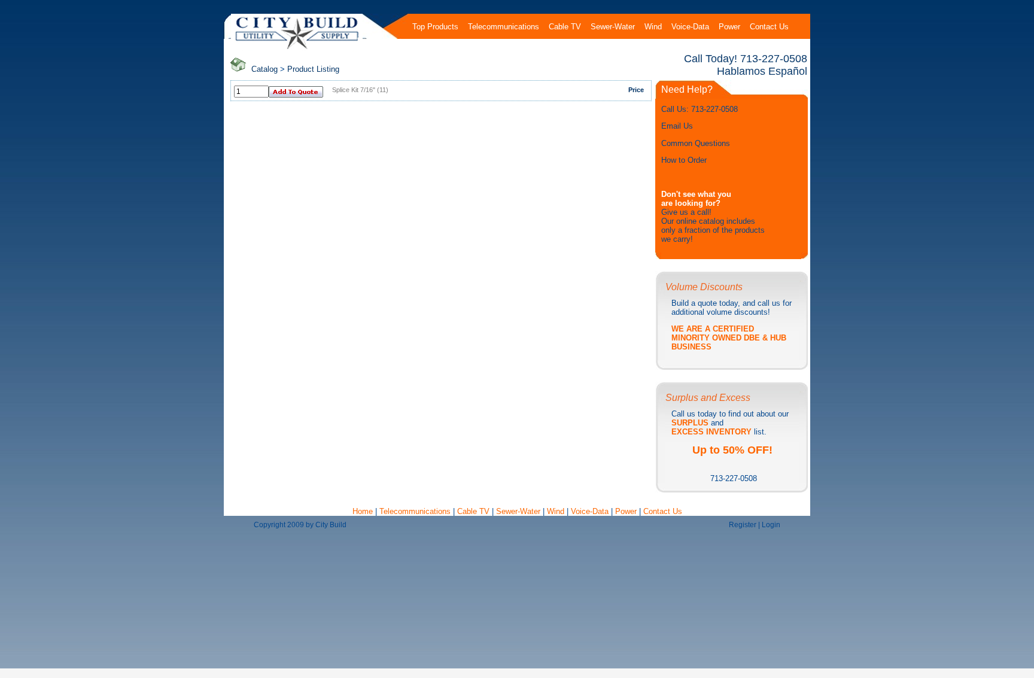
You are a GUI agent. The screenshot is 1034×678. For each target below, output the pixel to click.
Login (771, 525)
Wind (557, 511)
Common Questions (695, 143)
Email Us (677, 125)
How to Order (684, 160)
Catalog (264, 69)
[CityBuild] (297, 48)
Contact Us (662, 511)
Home (363, 511)
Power (627, 511)
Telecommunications (415, 511)
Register (742, 525)
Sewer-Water (518, 511)
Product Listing (313, 69)
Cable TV (473, 511)
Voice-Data (590, 511)
